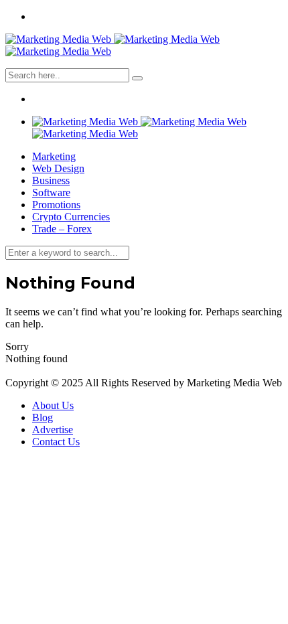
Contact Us (56, 441)
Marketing (54, 156)
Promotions (56, 204)
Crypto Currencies (71, 216)
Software (51, 192)
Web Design (58, 168)
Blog (42, 417)
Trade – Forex (62, 228)
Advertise (52, 429)
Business (51, 180)
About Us (53, 405)
